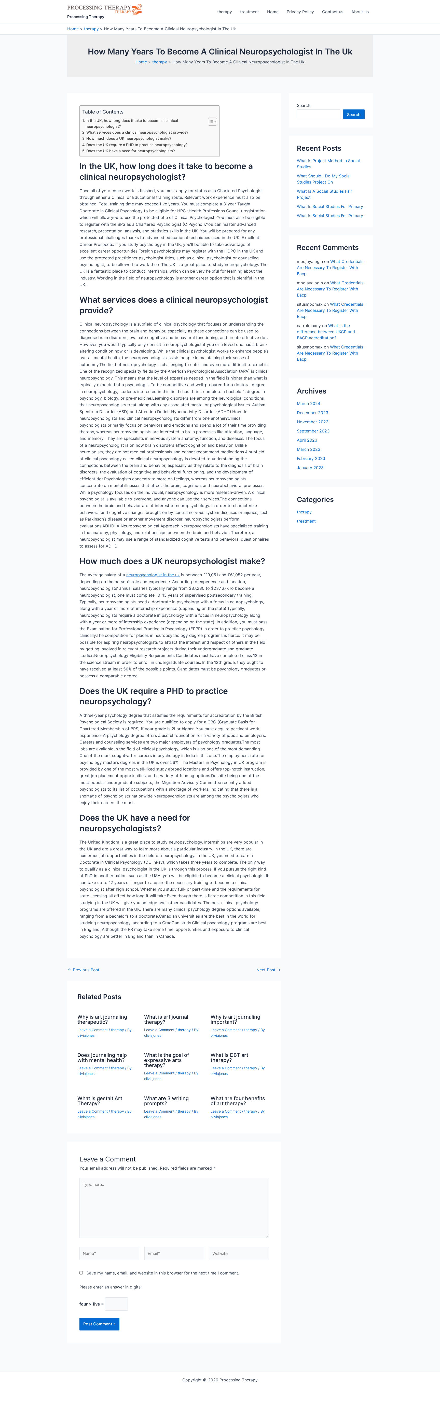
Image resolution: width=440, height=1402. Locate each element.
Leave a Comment (92, 1030)
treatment (249, 11)
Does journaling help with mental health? (102, 1057)
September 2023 (313, 430)
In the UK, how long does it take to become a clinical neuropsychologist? (132, 123)
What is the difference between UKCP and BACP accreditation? (326, 331)
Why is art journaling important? (235, 1019)
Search (303, 105)
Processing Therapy (85, 16)
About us (360, 11)
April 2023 (307, 440)
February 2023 (311, 458)
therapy (224, 11)
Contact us (332, 11)
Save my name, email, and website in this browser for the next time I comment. (163, 1272)
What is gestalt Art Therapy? (99, 1100)
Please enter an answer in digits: (110, 1286)
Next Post (268, 970)
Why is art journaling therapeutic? (102, 1019)
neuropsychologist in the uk (153, 574)
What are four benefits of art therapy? (238, 1100)
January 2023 (310, 467)
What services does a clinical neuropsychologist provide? (137, 132)
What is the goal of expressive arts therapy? (166, 1060)
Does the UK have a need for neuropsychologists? (130, 151)
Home (273, 11)
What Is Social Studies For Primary (330, 206)
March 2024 (308, 403)
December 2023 (312, 412)
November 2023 (312, 421)
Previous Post (83, 970)
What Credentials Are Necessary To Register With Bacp (330, 267)
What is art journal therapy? (166, 1019)
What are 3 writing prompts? (166, 1100)
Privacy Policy (300, 11)
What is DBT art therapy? (229, 1057)
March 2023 (308, 449)
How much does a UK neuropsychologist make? (128, 138)
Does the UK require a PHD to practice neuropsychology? (137, 145)
